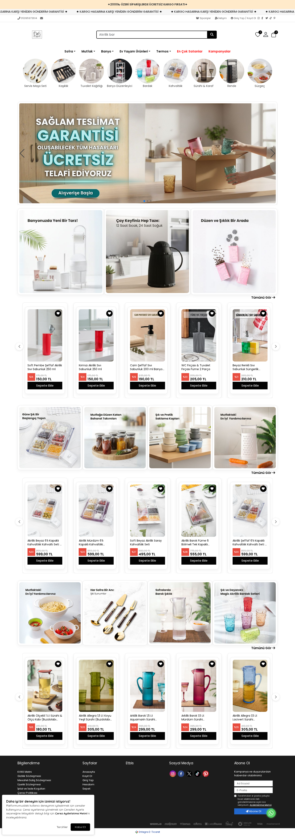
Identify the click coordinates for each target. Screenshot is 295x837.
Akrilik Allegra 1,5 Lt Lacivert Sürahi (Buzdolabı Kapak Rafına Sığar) (249, 717)
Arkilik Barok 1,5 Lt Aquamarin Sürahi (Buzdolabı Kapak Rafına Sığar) (147, 717)
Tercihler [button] (62, 827)
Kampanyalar (220, 51)
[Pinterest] (276, 18)
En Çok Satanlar (189, 51)
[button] (273, 34)
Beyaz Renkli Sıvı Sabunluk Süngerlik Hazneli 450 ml (245, 367)
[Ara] (212, 35)
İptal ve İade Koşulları (31, 789)
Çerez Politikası (27, 793)
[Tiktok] (198, 773)
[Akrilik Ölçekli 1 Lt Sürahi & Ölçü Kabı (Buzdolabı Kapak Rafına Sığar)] (44, 686)
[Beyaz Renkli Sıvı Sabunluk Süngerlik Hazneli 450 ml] (250, 335)
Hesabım (88, 784)
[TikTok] (272, 18)
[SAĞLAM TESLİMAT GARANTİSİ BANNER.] (147, 153)
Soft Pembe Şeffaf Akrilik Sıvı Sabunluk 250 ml (44, 367)
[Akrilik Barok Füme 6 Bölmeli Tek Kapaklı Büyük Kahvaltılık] (198, 510)
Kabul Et (80, 827)
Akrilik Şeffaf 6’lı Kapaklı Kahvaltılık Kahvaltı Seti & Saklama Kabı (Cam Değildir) (250, 542)
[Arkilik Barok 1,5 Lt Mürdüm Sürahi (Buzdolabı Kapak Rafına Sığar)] (198, 686)
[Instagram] (259, 18)
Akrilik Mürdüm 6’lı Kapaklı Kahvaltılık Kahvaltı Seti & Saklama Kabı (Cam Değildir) (95, 542)
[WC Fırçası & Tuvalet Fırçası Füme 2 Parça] (198, 335)
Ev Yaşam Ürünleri (134, 51)
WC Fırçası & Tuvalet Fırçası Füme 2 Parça (195, 367)
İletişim (222, 18)
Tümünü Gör (261, 297)
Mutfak (87, 51)
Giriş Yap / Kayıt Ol (244, 18)
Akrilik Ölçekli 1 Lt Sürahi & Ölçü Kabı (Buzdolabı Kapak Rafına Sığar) (44, 717)
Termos (162, 51)
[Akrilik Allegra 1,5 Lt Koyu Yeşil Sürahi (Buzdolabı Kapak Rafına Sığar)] (96, 686)
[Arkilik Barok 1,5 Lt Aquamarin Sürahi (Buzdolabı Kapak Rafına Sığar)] (147, 686)
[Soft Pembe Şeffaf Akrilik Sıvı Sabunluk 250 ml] (44, 335)
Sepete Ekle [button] (45, 385)
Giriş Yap (88, 780)
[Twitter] (268, 18)
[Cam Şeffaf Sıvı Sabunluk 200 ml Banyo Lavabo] (147, 335)
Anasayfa (88, 772)
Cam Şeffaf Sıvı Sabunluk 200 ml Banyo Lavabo (146, 367)
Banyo (106, 51)
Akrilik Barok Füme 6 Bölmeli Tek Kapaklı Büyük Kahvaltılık (195, 542)
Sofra (68, 51)
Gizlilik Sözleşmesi (29, 776)
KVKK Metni (24, 772)
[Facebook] (263, 18)
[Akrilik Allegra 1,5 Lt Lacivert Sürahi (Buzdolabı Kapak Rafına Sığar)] (250, 686)
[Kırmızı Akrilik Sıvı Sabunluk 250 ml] (96, 335)
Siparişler (205, 18)
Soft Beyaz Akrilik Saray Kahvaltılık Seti (146, 542)
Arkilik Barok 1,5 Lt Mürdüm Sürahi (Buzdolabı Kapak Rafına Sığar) (198, 717)
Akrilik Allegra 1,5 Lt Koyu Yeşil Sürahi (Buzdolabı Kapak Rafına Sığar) (95, 717)
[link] (147, 4)
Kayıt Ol (87, 776)
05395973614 (29, 18)
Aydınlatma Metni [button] (261, 805)
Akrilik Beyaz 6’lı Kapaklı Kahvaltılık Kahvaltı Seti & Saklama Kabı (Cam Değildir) (44, 542)
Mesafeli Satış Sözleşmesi (34, 780)
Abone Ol (254, 811)
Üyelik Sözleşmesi (29, 784)
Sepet (86, 789)
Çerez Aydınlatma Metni (71, 813)
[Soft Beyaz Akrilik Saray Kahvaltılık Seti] (147, 510)
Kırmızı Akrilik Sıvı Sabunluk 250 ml (90, 367)
